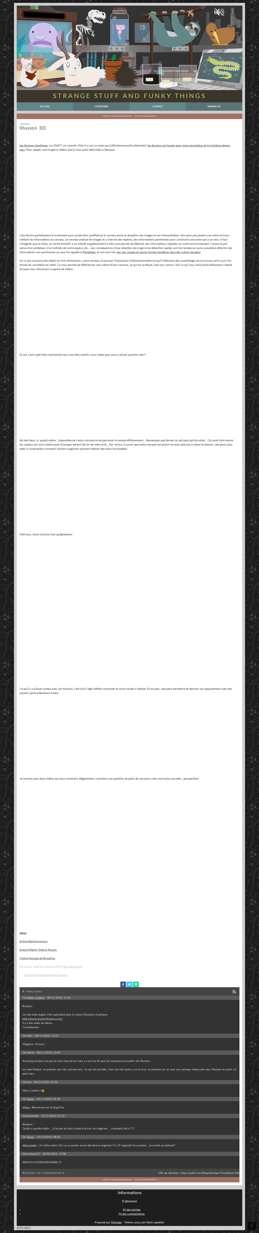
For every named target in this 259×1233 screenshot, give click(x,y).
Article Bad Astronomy (34, 941)
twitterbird (129, 984)
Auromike (31, 1145)
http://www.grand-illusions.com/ (42, 1018)
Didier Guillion (36, 997)
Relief (54, 975)
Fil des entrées (132, 1209)
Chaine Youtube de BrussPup (37, 958)
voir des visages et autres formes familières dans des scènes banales (158, 252)
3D (25, 975)
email (136, 984)
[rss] (235, 992)
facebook (123, 984)
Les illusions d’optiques (34, 145)
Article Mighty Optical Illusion (38, 950)
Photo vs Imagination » (146, 116)
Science (63, 975)
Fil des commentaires (132, 1214)
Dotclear (116, 1222)
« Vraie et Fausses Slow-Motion (117, 116)
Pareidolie (89, 252)
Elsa (27, 1107)
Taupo (30, 1099)
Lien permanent (72, 966)
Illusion (25, 124)
